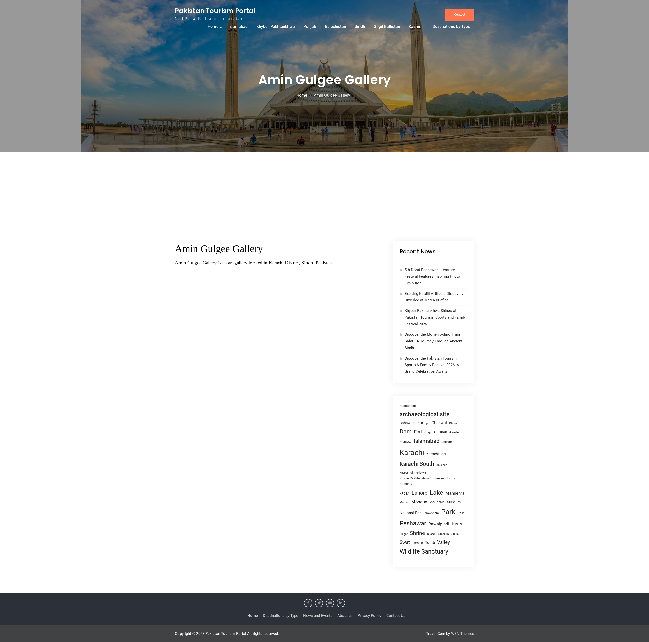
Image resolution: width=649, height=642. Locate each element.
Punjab (309, 26)
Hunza (405, 441)
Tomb (430, 543)
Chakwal (439, 422)
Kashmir (416, 26)
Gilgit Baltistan (387, 26)
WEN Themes (462, 633)
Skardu (431, 534)
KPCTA (404, 493)
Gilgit (428, 432)
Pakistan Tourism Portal (215, 10)
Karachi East (436, 454)
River (457, 524)
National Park (411, 513)
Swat (405, 542)
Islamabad (238, 26)
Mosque (419, 502)
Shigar (404, 534)
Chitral (453, 423)
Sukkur (456, 534)
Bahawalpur (409, 423)
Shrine (417, 533)
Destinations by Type (451, 26)
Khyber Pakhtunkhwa (275, 26)
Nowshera (432, 513)
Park (448, 512)
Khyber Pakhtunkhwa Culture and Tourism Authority (429, 481)
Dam (406, 431)
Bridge (425, 423)
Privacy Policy (369, 615)
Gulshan (440, 432)
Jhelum (447, 442)
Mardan (404, 502)
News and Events (317, 615)
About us (345, 615)
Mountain (437, 502)
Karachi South (417, 464)
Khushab (441, 465)
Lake (436, 492)
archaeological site (424, 414)
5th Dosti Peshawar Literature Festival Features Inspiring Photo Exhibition (432, 277)
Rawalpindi (438, 524)
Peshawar (413, 523)
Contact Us (395, 615)
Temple (417, 543)
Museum (454, 502)
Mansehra (454, 493)
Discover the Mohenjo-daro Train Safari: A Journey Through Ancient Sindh (433, 341)
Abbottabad (408, 406)
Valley (443, 542)
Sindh (360, 26)
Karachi (412, 452)
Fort (418, 431)
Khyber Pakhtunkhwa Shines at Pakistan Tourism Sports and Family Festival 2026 (435, 317)
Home (213, 26)
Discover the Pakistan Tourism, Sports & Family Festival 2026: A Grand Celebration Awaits (432, 365)
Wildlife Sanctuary (424, 551)
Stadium (443, 534)
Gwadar (454, 432)
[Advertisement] (324, 202)
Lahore (419, 493)
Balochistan (335, 26)
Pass (461, 513)
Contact (459, 14)
